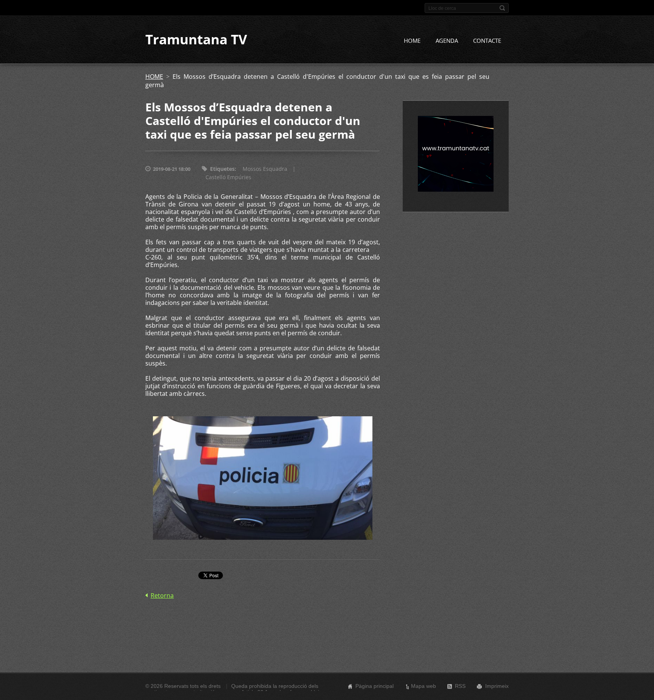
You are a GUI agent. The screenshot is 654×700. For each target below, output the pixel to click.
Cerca (502, 8)
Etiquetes (222, 168)
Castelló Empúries (228, 177)
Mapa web (423, 686)
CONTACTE (487, 40)
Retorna (162, 595)
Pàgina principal (374, 686)
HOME (412, 40)
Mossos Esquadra (265, 168)
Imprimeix (497, 686)
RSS (460, 686)
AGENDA (447, 40)
